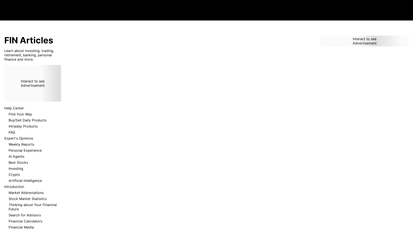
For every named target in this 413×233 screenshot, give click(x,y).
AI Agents (16, 156)
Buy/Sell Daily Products (27, 120)
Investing (16, 168)
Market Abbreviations (26, 192)
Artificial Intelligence (25, 180)
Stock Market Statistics (28, 199)
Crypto (14, 174)
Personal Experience (25, 150)
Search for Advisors (25, 215)
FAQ (12, 132)
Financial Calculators (25, 221)
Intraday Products (23, 126)
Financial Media (21, 227)
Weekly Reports (21, 144)
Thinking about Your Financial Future (33, 207)
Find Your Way (20, 114)
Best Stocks (18, 162)
